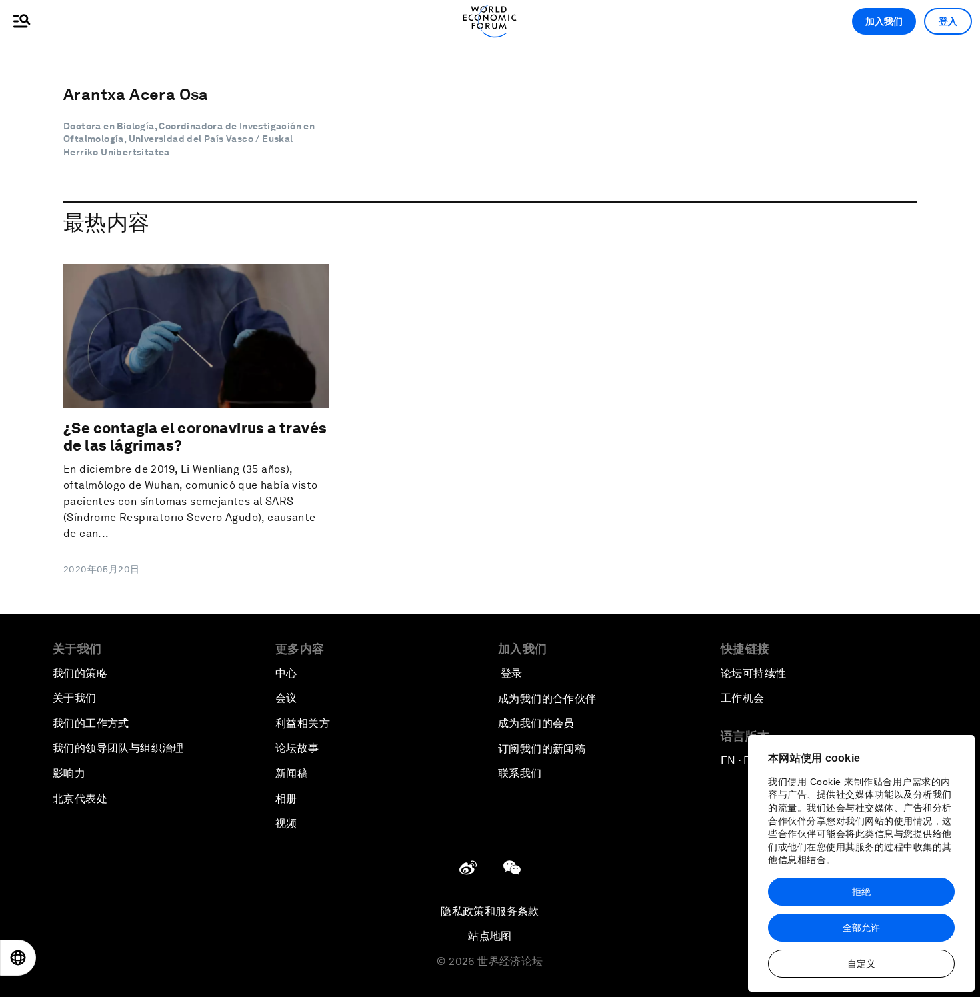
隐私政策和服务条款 (490, 911)
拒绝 (861, 891)
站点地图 (490, 936)
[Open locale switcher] (18, 957)
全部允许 (861, 927)
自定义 (861, 963)
